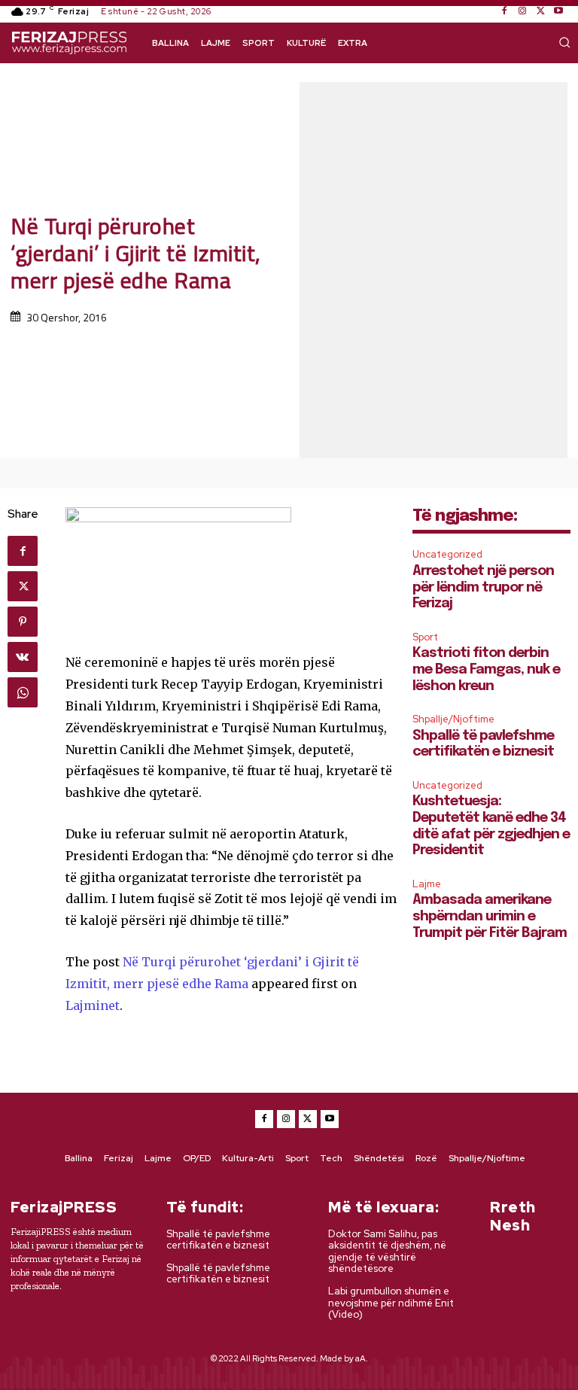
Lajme (426, 883)
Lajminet (92, 1005)
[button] (564, 42)
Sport (425, 637)
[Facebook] (504, 11)
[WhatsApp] (23, 692)
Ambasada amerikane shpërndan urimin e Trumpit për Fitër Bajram (489, 916)
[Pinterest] (23, 622)
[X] (540, 11)
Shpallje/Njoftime (453, 719)
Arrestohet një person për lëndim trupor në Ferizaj (483, 587)
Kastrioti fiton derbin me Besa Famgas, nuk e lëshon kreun (486, 669)
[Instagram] (522, 11)
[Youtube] (558, 11)
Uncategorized (447, 554)
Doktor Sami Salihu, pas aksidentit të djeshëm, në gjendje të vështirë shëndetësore (387, 1251)
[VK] (23, 657)
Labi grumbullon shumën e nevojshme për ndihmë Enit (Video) (391, 1303)
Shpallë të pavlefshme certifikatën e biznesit (218, 1239)
